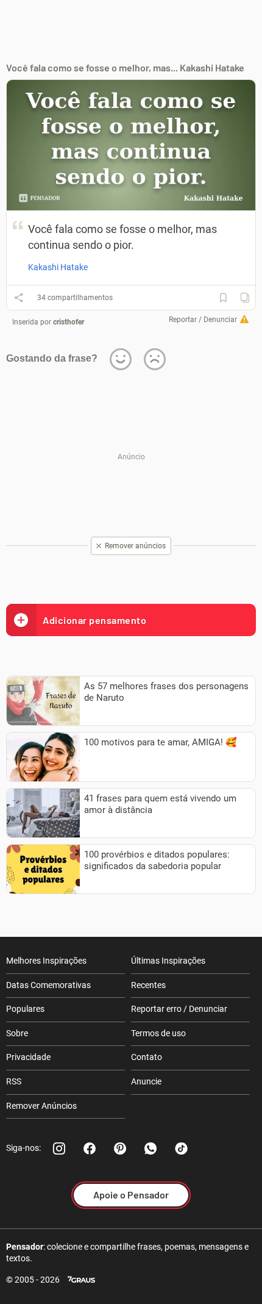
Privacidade (28, 1057)
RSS (13, 1081)
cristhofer (68, 322)
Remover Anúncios (41, 1106)
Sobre (17, 1033)
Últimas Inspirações (168, 960)
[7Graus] (81, 1279)
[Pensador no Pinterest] (120, 1148)
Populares (25, 1009)
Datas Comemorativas (48, 985)
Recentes (148, 985)
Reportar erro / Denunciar (179, 1009)
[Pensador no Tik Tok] (181, 1148)
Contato (146, 1057)
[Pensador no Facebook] (89, 1148)
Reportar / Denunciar (203, 319)
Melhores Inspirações (46, 960)
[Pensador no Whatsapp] (150, 1148)
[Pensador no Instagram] (59, 1148)
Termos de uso (158, 1033)
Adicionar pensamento (94, 620)
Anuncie (146, 1081)
